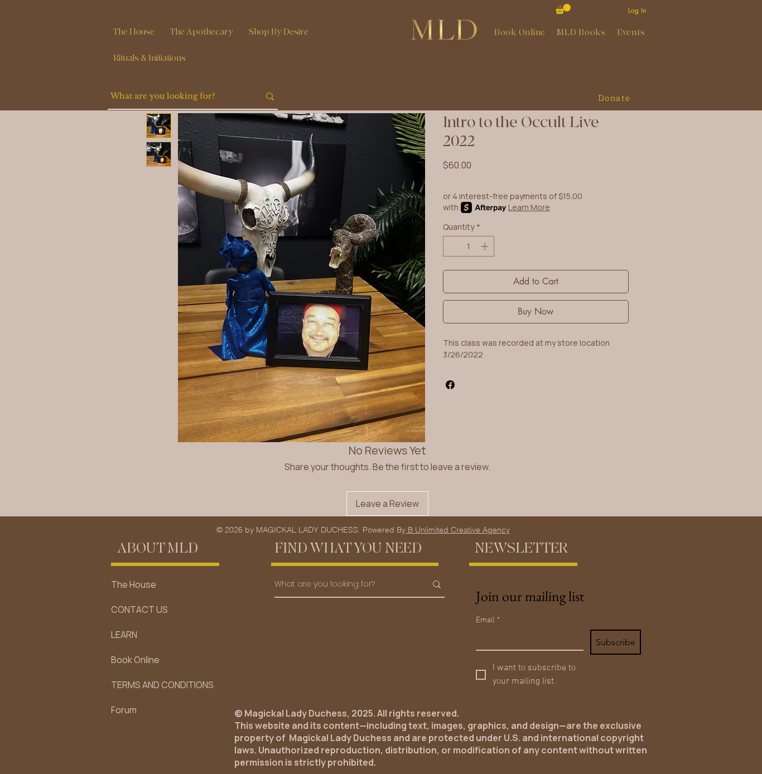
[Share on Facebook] (450, 384)
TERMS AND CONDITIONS (162, 685)
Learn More (529, 207)
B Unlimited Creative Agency (458, 530)
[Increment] (486, 246)
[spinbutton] (469, 246)
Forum (124, 710)
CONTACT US (139, 609)
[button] (202, 32)
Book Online (135, 660)
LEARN (124, 634)
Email (488, 620)
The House (133, 584)
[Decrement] (452, 246)
